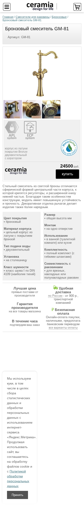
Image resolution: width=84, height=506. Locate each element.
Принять (17, 495)
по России (55, 295)
